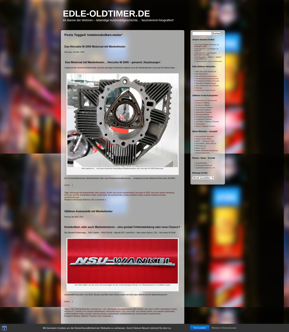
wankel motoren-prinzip (155, 195)
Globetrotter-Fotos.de (204, 165)
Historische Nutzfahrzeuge (206, 83)
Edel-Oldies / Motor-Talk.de (206, 143)
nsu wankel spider (144, 311)
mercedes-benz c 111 (115, 311)
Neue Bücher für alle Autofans (207, 85)
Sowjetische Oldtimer (204, 119)
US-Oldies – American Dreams (207, 121)
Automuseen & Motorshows (206, 100)
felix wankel (100, 193)
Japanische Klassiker (204, 112)
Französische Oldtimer (204, 107)
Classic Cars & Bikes (203, 139)
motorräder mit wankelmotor (109, 195)
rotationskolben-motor (133, 195)
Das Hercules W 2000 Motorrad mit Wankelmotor (94, 46)
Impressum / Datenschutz (205, 90)
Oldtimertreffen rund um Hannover (209, 61)
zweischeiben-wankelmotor (148, 314)
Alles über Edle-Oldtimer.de (206, 71)
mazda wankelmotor (96, 311)
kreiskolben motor (88, 195)
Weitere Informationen (224, 328)
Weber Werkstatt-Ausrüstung (207, 150)
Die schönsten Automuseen (206, 76)
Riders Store (200, 148)
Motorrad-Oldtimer (81, 200)
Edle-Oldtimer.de (106, 13)
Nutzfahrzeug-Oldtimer (204, 117)
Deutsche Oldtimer (203, 103)
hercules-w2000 (71, 195)
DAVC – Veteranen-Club (205, 141)
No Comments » (98, 200)
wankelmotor (113, 314)
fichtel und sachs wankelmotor (120, 193)
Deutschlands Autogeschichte (207, 78)
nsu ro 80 (130, 311)
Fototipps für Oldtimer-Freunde (207, 81)
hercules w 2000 (142, 193)
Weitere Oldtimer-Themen (85, 316)
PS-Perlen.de (201, 146)
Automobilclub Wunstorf (205, 136)
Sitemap (199, 88)
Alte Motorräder (201, 74)
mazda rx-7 (69, 311)
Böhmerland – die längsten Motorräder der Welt (205, 54)
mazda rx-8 (81, 311)
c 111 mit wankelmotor (80, 309)
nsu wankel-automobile (164, 311)
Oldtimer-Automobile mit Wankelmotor (88, 211)
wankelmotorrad (71, 197)
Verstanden (200, 328)
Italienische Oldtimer (203, 110)
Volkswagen (200, 124)
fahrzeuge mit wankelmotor (82, 193)
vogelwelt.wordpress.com (205, 168)
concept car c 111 (98, 309)
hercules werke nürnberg (162, 193)
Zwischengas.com (202, 153)
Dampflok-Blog (201, 163)
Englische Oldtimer (203, 105)
